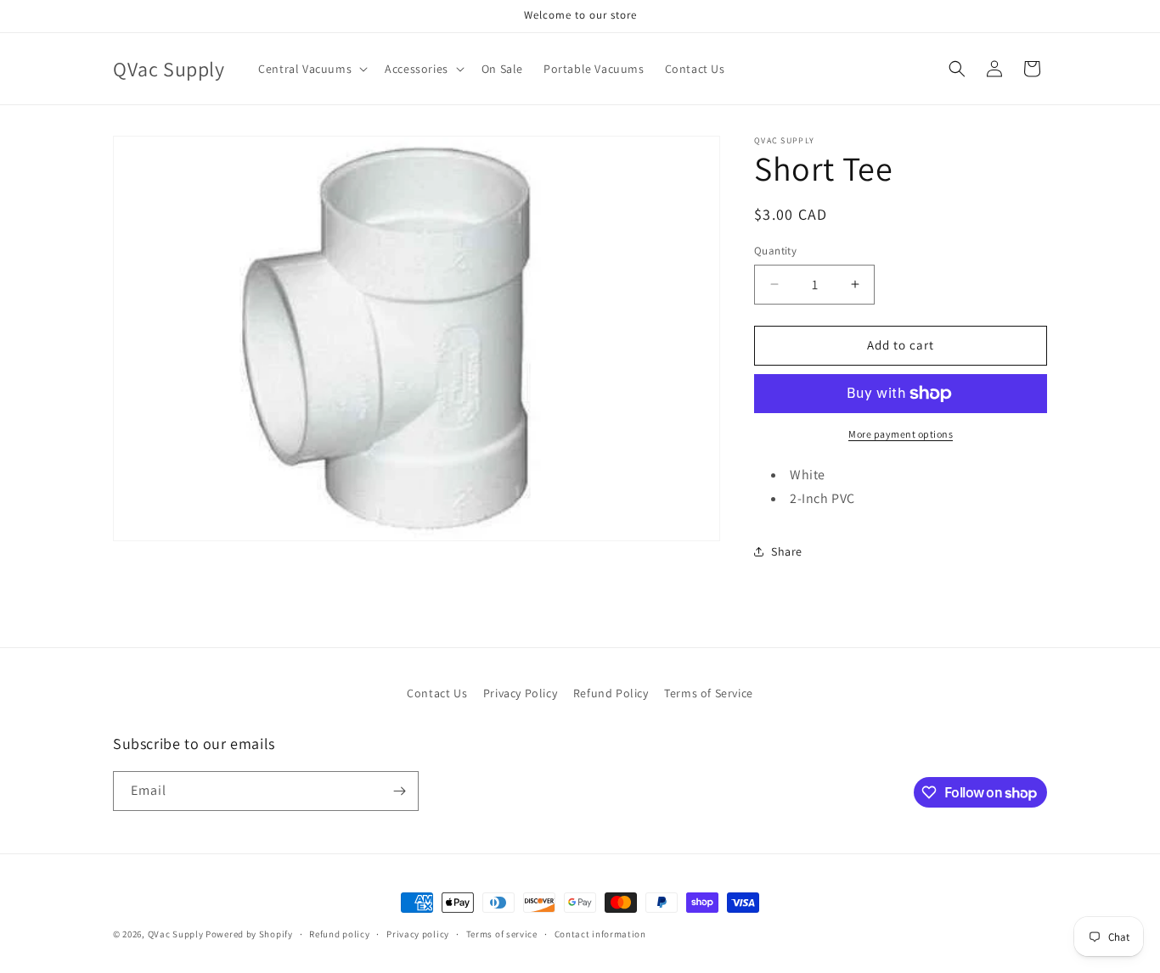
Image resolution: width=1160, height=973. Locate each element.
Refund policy (339, 934)
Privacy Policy (520, 693)
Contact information (600, 934)
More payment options (900, 434)
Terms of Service (708, 693)
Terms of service (502, 934)
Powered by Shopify (249, 934)
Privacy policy (417, 934)
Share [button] (786, 551)
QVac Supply (176, 934)
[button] (311, 69)
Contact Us (437, 693)
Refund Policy (611, 693)
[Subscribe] (399, 791)
